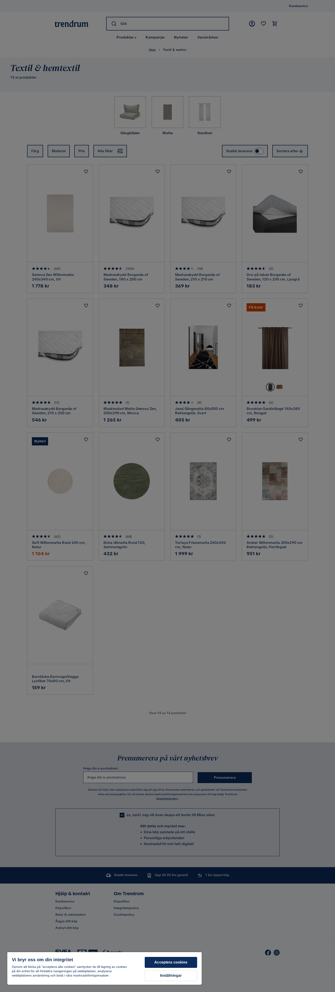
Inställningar (171, 975)
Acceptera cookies (170, 962)
